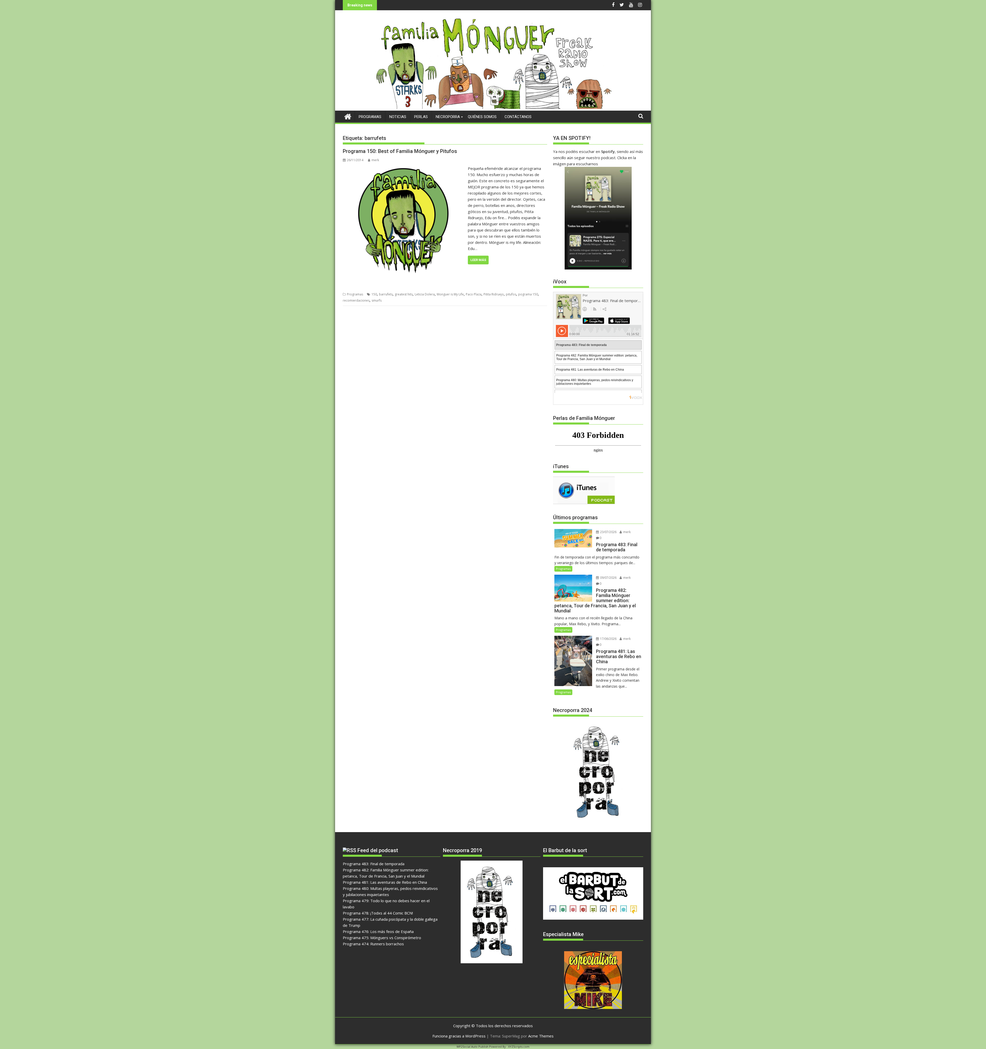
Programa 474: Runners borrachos (373, 943)
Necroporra (448, 116)
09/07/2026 (608, 577)
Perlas (421, 116)
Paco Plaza (473, 294)
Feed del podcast (377, 850)
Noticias (397, 116)
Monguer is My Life (450, 294)
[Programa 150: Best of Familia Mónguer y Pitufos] (404, 168)
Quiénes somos (482, 116)
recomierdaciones (356, 300)
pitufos (511, 294)
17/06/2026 (608, 639)
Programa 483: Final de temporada (373, 863)
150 (374, 294)
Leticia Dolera (425, 294)
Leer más (478, 260)
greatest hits (404, 294)
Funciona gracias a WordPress (459, 1035)
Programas (370, 116)
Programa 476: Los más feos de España (378, 931)
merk (375, 160)
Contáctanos (518, 116)
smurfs (377, 300)
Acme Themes (541, 1035)
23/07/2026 (608, 532)
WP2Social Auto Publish (472, 1046)
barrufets (386, 294)
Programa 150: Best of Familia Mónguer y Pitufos (400, 151)
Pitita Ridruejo (493, 294)
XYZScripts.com (518, 1046)
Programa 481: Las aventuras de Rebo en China (385, 882)
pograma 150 (528, 294)
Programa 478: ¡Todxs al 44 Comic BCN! (378, 913)
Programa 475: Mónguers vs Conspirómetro (382, 937)
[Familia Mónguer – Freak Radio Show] (493, 107)
